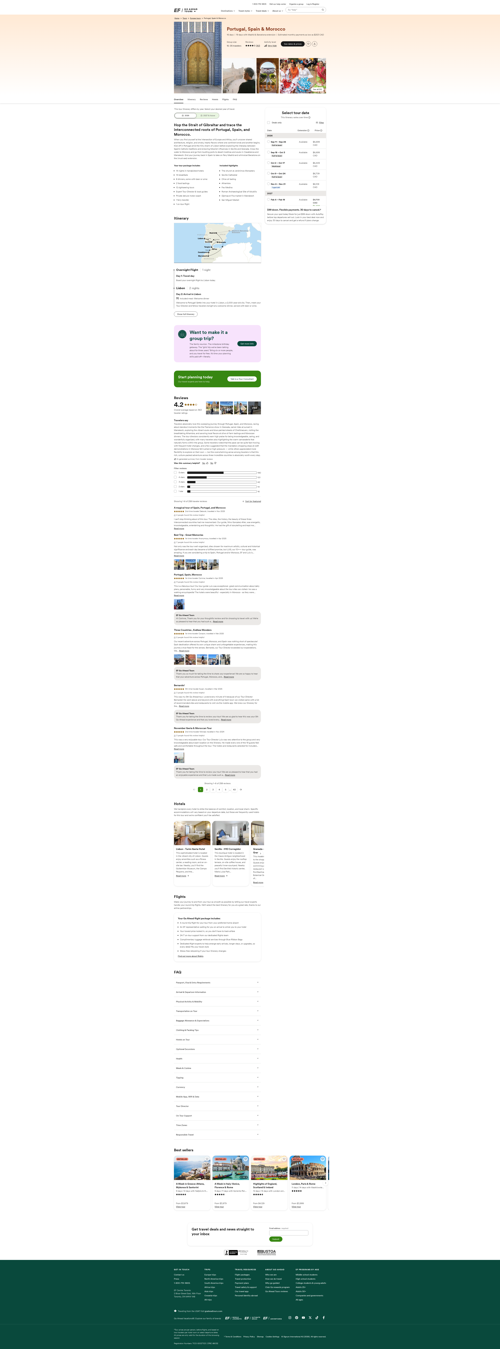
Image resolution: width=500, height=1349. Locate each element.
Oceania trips (210, 1295)
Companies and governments (309, 1295)
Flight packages (242, 1274)
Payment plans (242, 1283)
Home (176, 18)
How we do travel (273, 1278)
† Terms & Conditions (232, 1336)
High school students (305, 1278)
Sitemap (260, 1336)
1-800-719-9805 (182, 1283)
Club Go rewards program (277, 1287)
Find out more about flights (190, 956)
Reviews (204, 99)
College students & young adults (311, 1283)
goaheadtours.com (213, 1311)
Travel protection (243, 1278)
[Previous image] (202, 1177)
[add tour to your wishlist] (308, 43)
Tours (185, 18)
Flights (225, 99)
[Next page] (240, 789)
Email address (278, 1228)
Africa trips (209, 1287)
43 (234, 789)
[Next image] (208, 1177)
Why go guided (272, 1283)
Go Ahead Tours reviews (276, 1291)
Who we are (271, 1274)
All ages (299, 1299)
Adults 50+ (301, 1291)
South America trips (213, 1283)
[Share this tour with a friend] (314, 43)
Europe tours (195, 18)
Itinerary (192, 99)
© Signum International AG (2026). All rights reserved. (303, 1336)
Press (176, 1278)
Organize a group (296, 4)
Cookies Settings (272, 1336)
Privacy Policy (249, 1336)
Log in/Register (313, 4)
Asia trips (208, 1291)
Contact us (179, 1274)
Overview (178, 99)
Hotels (215, 99)
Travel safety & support (246, 1287)
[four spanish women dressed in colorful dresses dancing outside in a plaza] (303, 75)
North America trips (213, 1278)
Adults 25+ (301, 1287)
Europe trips (210, 1274)
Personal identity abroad (246, 1295)
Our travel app (242, 1291)
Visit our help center (277, 4)
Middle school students (306, 1274)
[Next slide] (260, 853)
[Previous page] (194, 789)
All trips (208, 1299)
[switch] (207, 1159)
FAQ (235, 99)
